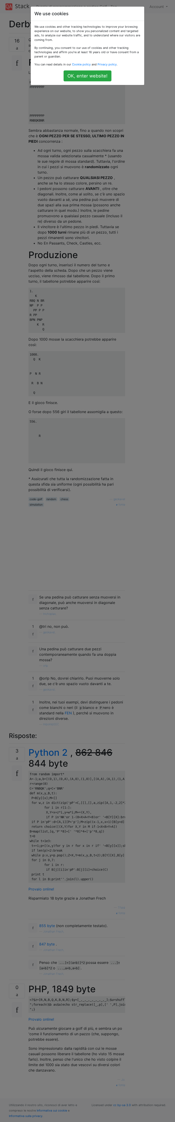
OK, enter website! (87, 76)
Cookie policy (81, 64)
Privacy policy (107, 64)
